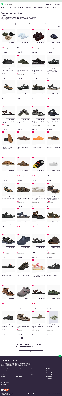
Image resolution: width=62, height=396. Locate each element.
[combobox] (23, 4)
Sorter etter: (49, 23)
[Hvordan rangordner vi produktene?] (46, 24)
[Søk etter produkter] (42, 4)
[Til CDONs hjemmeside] (2, 4)
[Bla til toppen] (60, 381)
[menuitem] (4, 7)
